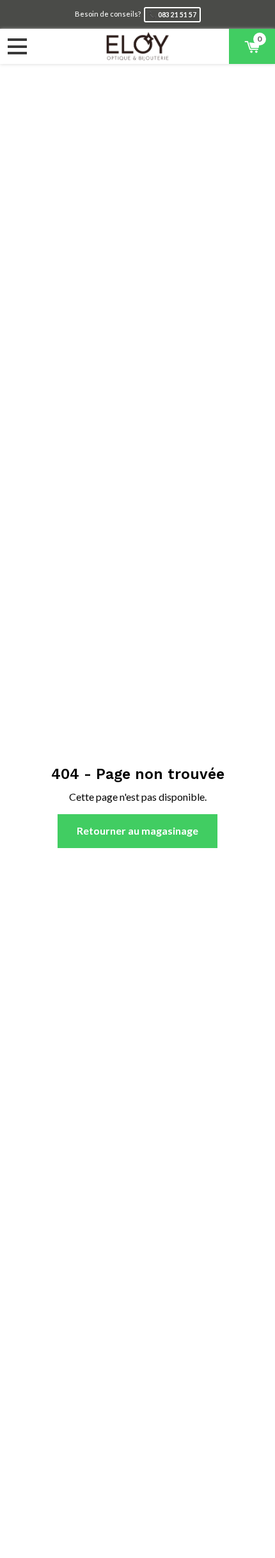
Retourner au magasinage (137, 830)
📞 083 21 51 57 (172, 15)
